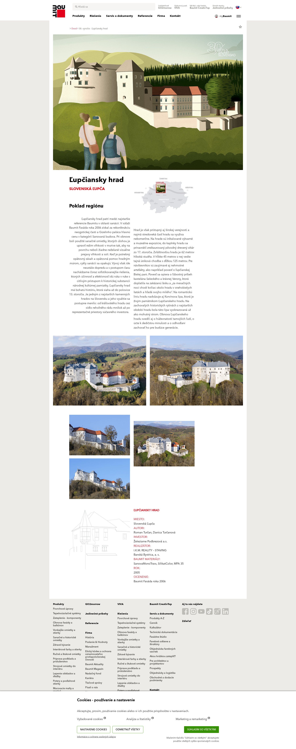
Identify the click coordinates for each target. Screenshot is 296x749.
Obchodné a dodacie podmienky (162, 679)
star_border (240, 27)
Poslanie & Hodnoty (96, 642)
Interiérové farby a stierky (67, 649)
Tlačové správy (93, 683)
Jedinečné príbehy (96, 614)
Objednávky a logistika (162, 673)
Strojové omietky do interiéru (64, 667)
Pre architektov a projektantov (159, 662)
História (89, 637)
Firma (88, 633)
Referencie (92, 623)
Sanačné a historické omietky (64, 638)
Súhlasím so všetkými (201, 729)
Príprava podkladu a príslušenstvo (64, 660)
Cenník (153, 623)
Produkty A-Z (157, 618)
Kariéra (89, 678)
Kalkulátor (155, 627)
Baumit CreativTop (161, 604)
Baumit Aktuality (94, 664)
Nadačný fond (93, 673)
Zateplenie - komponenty (67, 618)
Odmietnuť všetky (128, 729)
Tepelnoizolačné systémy (67, 613)
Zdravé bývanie (61, 645)
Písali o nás (91, 687)
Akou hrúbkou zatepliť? (163, 656)
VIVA (120, 604)
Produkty (58, 604)
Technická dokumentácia (163, 632)
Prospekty (155, 668)
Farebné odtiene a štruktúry (160, 642)
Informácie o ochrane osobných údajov (96, 737)
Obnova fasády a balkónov (62, 624)
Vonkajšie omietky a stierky (64, 631)
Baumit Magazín (94, 669)
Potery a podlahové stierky (64, 682)
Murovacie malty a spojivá (63, 689)
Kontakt (154, 690)
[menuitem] (165, 6)
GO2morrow (92, 604)
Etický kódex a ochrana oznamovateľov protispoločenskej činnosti (98, 655)
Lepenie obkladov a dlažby (64, 675)
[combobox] (113, 6)
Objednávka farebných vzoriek (162, 650)
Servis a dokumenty (162, 614)
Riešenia (122, 614)
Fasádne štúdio (158, 637)
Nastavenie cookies (93, 729)
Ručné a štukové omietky (67, 654)
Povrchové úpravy (63, 609)
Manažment (91, 647)
